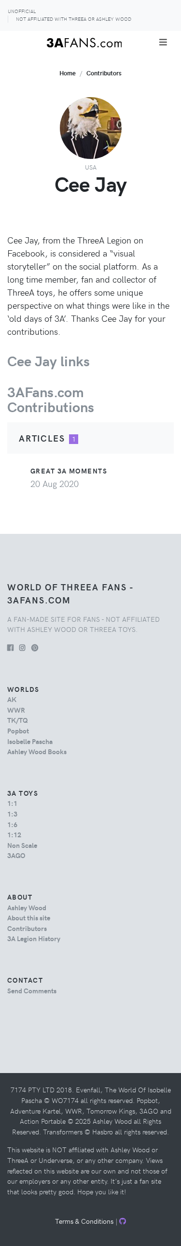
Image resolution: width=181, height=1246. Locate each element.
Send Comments (31, 990)
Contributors (104, 73)
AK (11, 699)
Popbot (18, 730)
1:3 (12, 813)
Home (67, 73)
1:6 (12, 824)
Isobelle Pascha (30, 741)
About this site (28, 917)
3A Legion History (33, 938)
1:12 (14, 834)
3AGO (16, 855)
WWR (16, 710)
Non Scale (22, 845)
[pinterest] (34, 647)
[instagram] (22, 647)
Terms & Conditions (84, 1221)
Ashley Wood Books (37, 751)
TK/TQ (17, 720)
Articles (42, 438)
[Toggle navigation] (163, 42)
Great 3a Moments (68, 470)
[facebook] (10, 647)
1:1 (12, 803)
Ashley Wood (26, 907)
